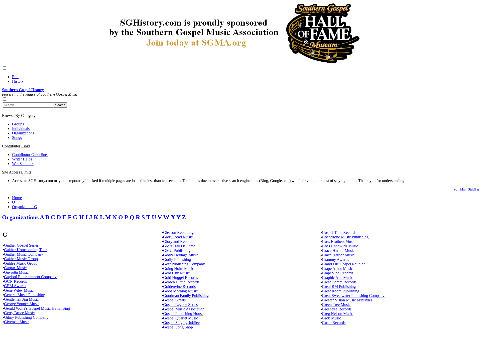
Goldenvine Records (179, 286)
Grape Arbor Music (337, 268)
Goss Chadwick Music (340, 246)
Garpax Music (15, 268)
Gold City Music (176, 273)
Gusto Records (333, 322)
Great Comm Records (339, 282)
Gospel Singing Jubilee (181, 322)
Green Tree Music (336, 304)
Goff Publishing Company (184, 264)
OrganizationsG (24, 207)
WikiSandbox (23, 163)
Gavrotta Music (16, 272)
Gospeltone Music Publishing (345, 237)
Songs (17, 137)
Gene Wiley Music (19, 290)
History (18, 81)
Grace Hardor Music (338, 255)
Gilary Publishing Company (26, 317)
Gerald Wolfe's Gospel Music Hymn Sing (37, 308)
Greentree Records (336, 309)
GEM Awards (15, 286)
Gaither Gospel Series (21, 245)
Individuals (21, 128)
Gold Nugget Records (180, 277)
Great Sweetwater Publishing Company (353, 295)
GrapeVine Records (337, 273)
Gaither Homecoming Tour (25, 250)
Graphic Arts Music (337, 277)
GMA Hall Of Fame (179, 246)
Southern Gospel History (23, 90)
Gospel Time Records (339, 232)
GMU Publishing (176, 250)
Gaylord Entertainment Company (30, 277)
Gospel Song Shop (178, 327)
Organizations (23, 133)
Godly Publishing (177, 259)
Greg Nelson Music (337, 313)
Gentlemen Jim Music (21, 299)
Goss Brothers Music (338, 241)
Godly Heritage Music (180, 255)
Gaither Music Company (23, 254)
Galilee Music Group (20, 263)
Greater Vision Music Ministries (347, 300)
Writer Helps (22, 159)
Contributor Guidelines (30, 154)
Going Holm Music (178, 268)
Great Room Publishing (340, 291)
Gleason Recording (178, 232)
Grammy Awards (335, 259)
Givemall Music (16, 322)
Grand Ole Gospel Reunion (344, 264)
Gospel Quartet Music (180, 318)
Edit (15, 77)
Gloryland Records (178, 241)
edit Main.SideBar (466, 189)
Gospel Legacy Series (180, 304)
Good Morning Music (180, 291)
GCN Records (15, 281)
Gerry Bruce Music (19, 313)
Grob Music (331, 318)
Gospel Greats (174, 300)
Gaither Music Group (21, 259)
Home (17, 198)
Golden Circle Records (181, 282)
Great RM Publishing (339, 286)
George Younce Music (21, 304)
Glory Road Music (178, 237)
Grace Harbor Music (338, 250)
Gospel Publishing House (183, 313)
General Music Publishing (24, 295)
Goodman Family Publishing (186, 295)
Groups (18, 124)
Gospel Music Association (183, 309)
